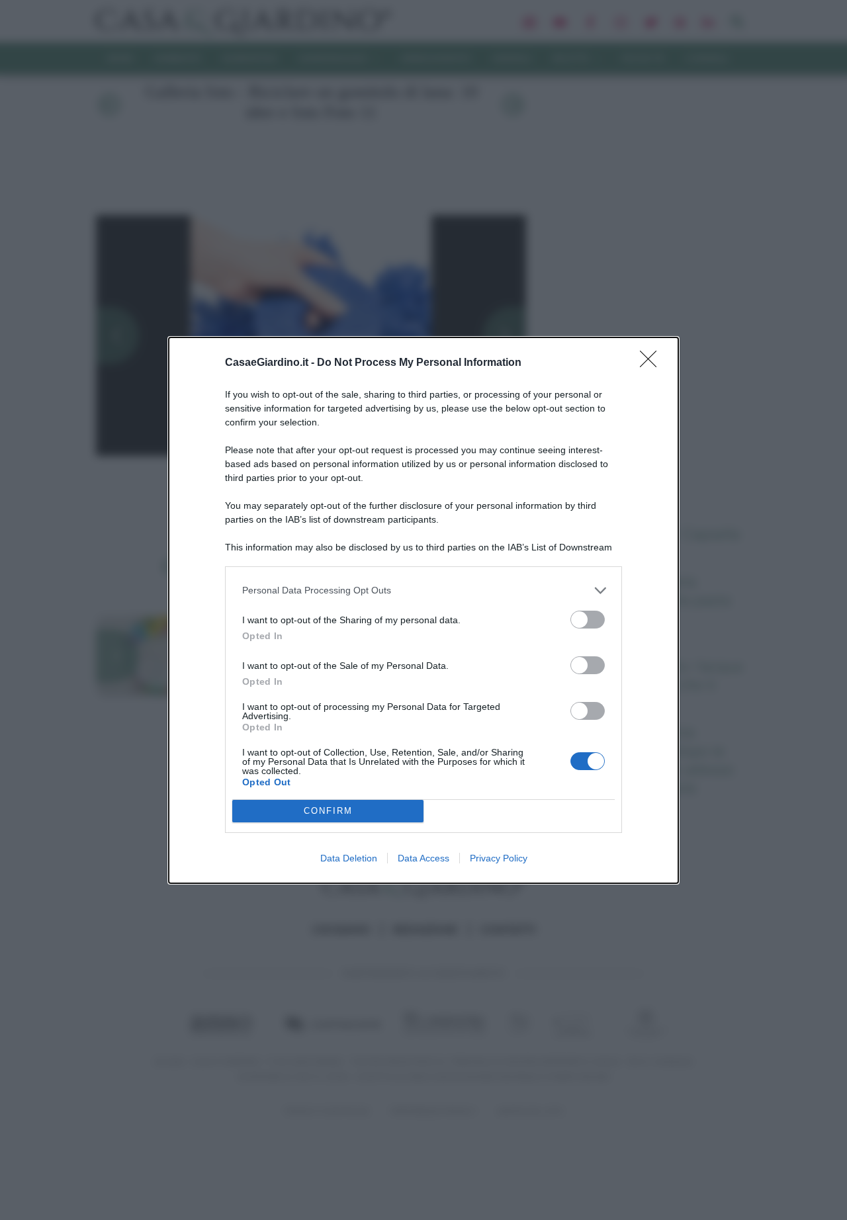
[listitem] (423, 590)
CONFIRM (328, 811)
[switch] (587, 620)
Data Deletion (348, 858)
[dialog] (423, 610)
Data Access (423, 858)
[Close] (652, 363)
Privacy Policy (498, 858)
